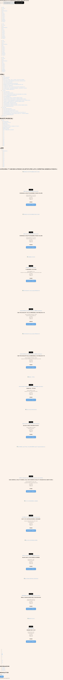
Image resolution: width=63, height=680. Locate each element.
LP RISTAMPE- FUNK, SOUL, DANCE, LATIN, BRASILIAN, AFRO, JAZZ (13, 84)
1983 (3, 164)
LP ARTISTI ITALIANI (6, 78)
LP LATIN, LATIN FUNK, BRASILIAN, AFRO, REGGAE (10, 83)
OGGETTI (3, 33)
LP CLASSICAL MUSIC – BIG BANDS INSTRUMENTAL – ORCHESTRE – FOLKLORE (15, 88)
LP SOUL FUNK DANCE (6, 77)
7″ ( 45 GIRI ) (4, 90)
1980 (3, 139)
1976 (3, 134)
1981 (3, 140)
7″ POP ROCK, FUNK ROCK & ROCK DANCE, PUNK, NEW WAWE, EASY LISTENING (15, 94)
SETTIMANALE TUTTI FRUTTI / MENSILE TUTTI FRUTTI (11, 126)
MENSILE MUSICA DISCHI (6, 127)
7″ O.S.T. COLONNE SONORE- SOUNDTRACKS (10, 95)
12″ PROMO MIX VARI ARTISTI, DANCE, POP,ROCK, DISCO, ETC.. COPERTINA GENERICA (16, 113)
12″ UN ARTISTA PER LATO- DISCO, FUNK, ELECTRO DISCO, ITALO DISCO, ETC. (14, 112)
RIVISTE (3, 120)
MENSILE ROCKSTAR (6, 128)
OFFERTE (3, 14)
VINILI (3, 9)
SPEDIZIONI (3, 20)
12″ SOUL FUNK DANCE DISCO (7, 108)
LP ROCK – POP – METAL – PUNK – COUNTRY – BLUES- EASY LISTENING (13, 79)
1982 (3, 141)
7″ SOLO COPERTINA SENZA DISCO (8, 106)
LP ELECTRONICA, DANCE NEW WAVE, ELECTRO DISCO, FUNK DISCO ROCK (14, 80)
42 (2, 662)
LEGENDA (3, 19)
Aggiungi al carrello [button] (31, 204)
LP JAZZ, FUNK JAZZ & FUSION (7, 82)
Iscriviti (1, 674)
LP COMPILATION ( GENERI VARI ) (8, 85)
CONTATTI (3, 21)
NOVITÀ (3, 13)
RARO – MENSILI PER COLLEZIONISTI (8, 129)
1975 (3, 133)
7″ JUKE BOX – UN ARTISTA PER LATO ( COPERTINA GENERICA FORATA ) (13, 101)
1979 (3, 138)
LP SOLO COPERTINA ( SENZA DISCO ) (8, 89)
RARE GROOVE (4, 115)
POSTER (3, 18)
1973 (3, 152)
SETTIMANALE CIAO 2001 (7, 122)
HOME (3, 7)
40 (2, 660)
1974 (3, 132)
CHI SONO (3, 8)
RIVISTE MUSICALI (4, 10)
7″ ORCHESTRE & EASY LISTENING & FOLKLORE (10, 103)
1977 (3, 135)
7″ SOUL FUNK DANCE (6, 91)
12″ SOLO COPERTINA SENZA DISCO (8, 114)
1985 (3, 145)
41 (2, 661)
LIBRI (2, 12)
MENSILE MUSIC (5, 123)
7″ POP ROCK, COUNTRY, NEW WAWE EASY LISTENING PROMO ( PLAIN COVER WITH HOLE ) (16, 100)
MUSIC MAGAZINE (5, 121)
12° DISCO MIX (4, 107)
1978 (3, 158)
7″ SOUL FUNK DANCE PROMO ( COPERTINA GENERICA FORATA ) (12, 97)
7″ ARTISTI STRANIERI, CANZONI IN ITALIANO (9, 102)
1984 (3, 144)
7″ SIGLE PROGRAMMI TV (7, 96)
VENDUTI (3, 15)
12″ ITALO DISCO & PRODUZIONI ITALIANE (9, 109)
